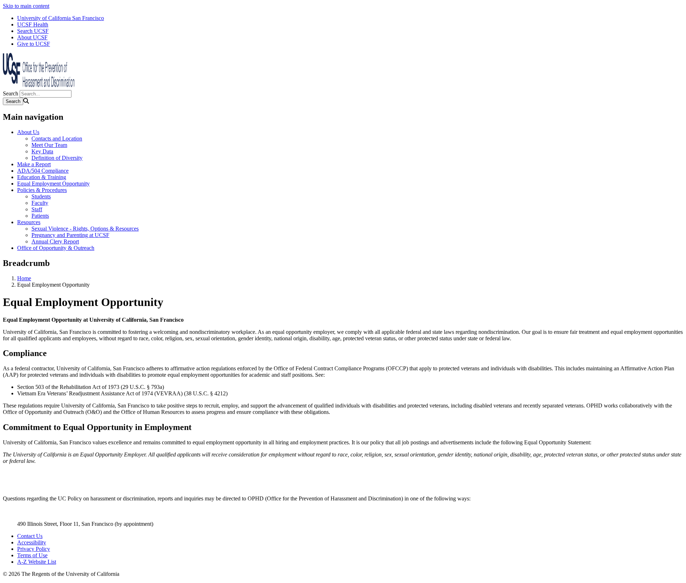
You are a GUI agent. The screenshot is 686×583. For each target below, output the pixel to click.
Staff (36, 209)
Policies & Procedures (42, 190)
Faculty (39, 203)
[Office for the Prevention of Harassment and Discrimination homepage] (38, 87)
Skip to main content (26, 6)
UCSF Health (32, 24)
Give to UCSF (33, 44)
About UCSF (32, 37)
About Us (28, 132)
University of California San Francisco (60, 18)
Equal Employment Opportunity (53, 184)
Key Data (42, 151)
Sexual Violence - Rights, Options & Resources (85, 229)
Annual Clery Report (55, 241)
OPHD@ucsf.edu (37, 511)
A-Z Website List (36, 562)
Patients (40, 216)
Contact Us (30, 536)
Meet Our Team (49, 145)
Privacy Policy (33, 549)
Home (24, 278)
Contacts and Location (56, 138)
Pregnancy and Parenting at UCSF (70, 235)
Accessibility (31, 542)
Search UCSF (33, 31)
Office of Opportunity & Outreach (55, 248)
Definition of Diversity (57, 158)
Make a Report (34, 164)
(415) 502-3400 (35, 517)
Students (41, 196)
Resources (28, 222)
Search (10, 93)
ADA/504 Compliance (43, 171)
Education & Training (41, 177)
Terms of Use (32, 555)
